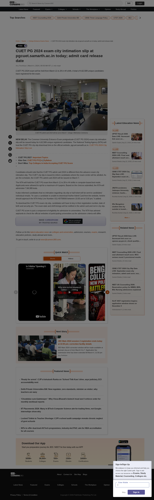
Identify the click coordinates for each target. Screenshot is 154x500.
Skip (124, 492)
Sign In (136, 492)
